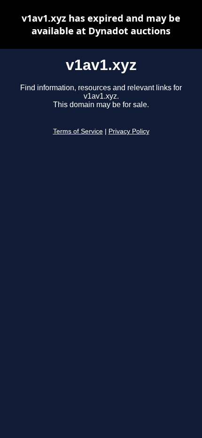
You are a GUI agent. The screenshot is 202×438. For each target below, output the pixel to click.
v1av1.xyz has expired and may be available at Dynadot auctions (101, 24)
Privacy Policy (129, 131)
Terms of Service (78, 131)
